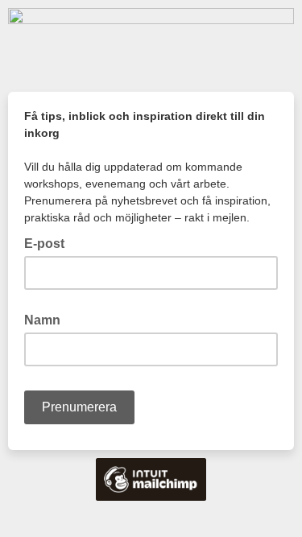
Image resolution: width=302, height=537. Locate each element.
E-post (49, 242)
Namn (42, 320)
